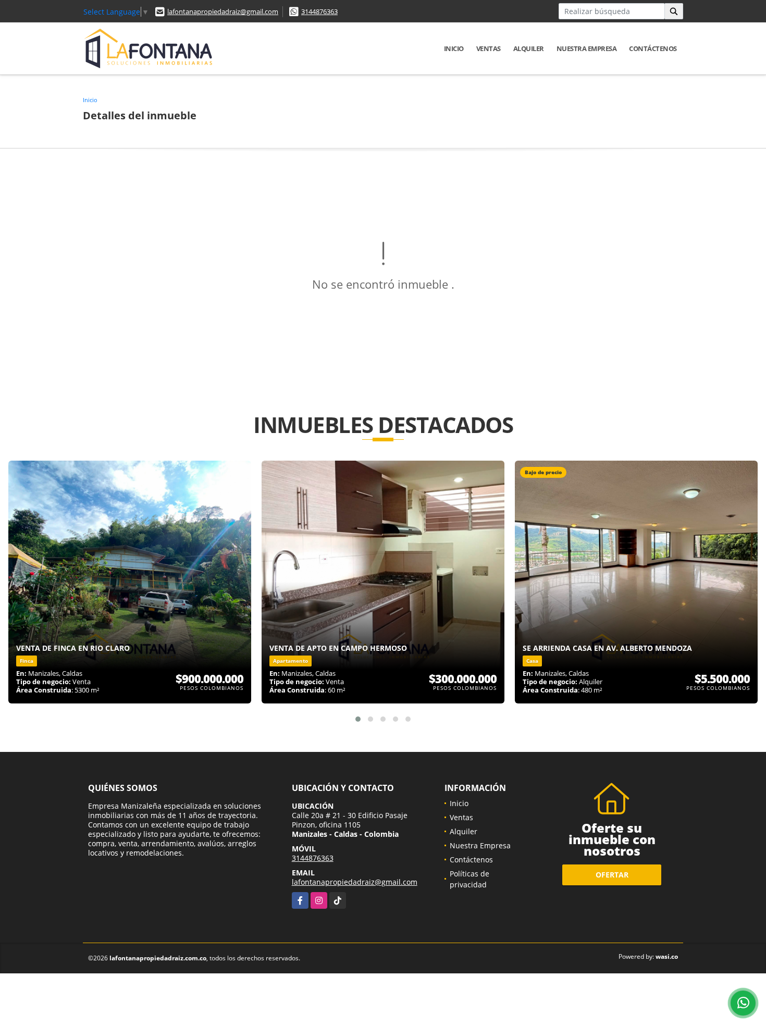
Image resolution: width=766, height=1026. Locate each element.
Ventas (488, 48)
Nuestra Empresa (587, 48)
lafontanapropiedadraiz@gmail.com (222, 11)
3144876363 (319, 11)
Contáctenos (653, 48)
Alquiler (528, 48)
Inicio (454, 48)
